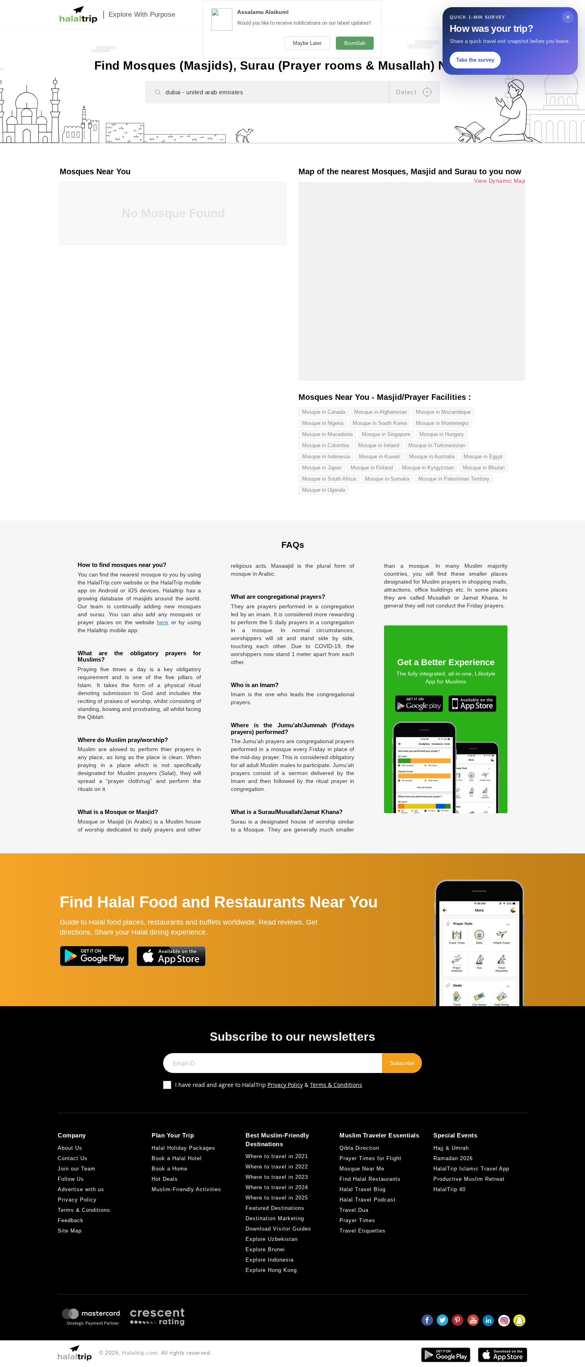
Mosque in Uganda (323, 490)
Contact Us (73, 1158)
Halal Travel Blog (362, 1189)
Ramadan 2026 (453, 1158)
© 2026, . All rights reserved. (155, 1352)
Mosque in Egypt (483, 457)
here (162, 622)
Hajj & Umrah (451, 1148)
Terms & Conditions (336, 1085)
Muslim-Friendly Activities (186, 1189)
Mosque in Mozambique (443, 412)
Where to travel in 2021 (277, 1156)
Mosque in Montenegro (442, 423)
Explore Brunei (265, 1249)
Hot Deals (165, 1179)
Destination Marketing (275, 1218)
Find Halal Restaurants (370, 1179)
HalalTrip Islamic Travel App (471, 1169)
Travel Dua (354, 1210)
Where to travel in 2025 (277, 1198)
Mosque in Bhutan (484, 468)
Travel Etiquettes (362, 1231)
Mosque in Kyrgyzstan (428, 468)
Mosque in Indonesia (326, 457)
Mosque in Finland (372, 468)
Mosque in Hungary (441, 434)
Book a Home (169, 1169)
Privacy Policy (285, 1085)
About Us (70, 1148)
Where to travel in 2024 (277, 1187)
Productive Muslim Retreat (469, 1179)
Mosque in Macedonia (327, 434)
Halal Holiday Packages (183, 1148)
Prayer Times (357, 1220)
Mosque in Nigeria (322, 423)
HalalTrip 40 (449, 1189)
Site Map (70, 1231)
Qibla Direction (359, 1148)
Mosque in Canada (323, 412)
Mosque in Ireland (378, 445)
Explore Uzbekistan (272, 1239)
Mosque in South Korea (380, 423)
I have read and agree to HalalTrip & (268, 1085)
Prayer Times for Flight (370, 1158)
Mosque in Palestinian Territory (453, 479)
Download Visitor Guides (278, 1229)
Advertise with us (81, 1189)
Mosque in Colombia (325, 445)
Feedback (71, 1220)
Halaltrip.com (140, 1352)
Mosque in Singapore (386, 434)
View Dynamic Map (499, 181)
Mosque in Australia (431, 457)
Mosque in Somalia (387, 479)
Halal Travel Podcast (367, 1200)
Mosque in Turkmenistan (436, 445)
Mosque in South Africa (329, 479)
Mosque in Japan (321, 468)
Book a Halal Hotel (177, 1158)
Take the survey (475, 60)
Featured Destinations (275, 1208)
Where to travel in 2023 (277, 1177)
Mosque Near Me (361, 1169)
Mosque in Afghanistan (380, 412)
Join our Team (77, 1169)
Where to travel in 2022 (277, 1167)
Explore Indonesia (270, 1260)
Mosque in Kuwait (379, 457)
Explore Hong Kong (271, 1270)
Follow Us (71, 1179)
